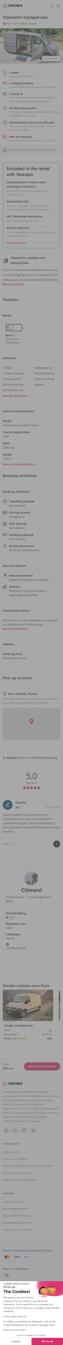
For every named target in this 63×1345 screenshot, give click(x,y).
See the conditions (15, 628)
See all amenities (15, 395)
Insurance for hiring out (18, 1215)
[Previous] (7, 1005)
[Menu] (55, 6)
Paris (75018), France (25, 23)
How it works (11, 1152)
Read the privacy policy (15, 1330)
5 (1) (8, 23)
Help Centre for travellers (19, 1180)
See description (13, 284)
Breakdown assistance (18, 1222)
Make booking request (42, 1066)
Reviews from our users (18, 1173)
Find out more (16, 242)
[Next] (49, 1005)
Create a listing (13, 1201)
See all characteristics (18, 464)
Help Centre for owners (18, 1229)
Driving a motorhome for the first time (28, 1166)
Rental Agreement (15, 1208)
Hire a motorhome (15, 1159)
